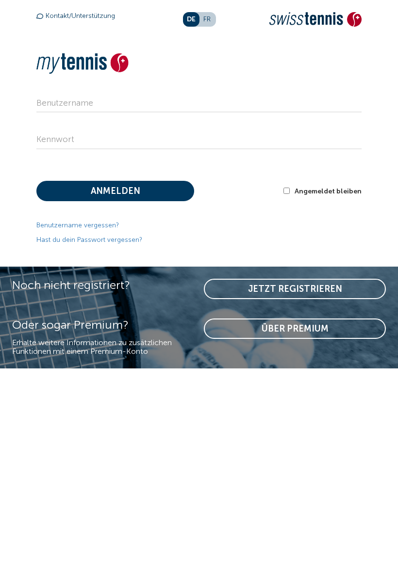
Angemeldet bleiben (328, 191)
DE (191, 19)
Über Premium (295, 329)
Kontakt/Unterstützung (80, 15)
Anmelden (115, 191)
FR (207, 19)
